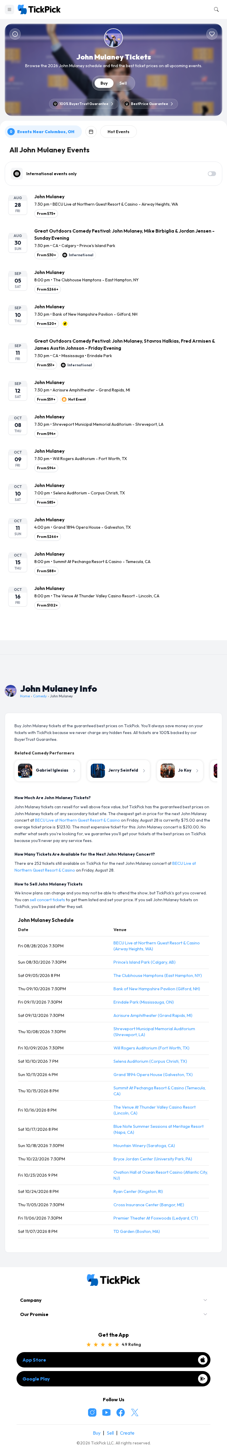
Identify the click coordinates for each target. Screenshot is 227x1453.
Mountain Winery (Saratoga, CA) (144, 1145)
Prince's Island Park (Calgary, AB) (145, 962)
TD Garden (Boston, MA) (137, 1231)
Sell (123, 83)
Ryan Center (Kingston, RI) (138, 1191)
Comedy (40, 696)
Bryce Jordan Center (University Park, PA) (153, 1159)
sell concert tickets (47, 899)
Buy (104, 83)
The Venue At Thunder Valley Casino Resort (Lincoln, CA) (155, 1110)
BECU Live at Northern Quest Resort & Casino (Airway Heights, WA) (157, 946)
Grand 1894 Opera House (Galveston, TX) (153, 1074)
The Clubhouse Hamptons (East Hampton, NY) (158, 975)
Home (25, 696)
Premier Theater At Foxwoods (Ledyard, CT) (156, 1218)
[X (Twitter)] (135, 1412)
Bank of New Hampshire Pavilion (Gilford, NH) (157, 988)
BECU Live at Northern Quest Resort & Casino (77, 820)
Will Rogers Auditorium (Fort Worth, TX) (151, 1048)
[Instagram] (92, 1412)
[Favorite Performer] (212, 34)
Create (127, 1433)
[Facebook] (120, 1412)
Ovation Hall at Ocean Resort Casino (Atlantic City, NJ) (161, 1175)
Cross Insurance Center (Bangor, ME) (149, 1204)
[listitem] (113, 205)
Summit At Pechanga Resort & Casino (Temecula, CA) (160, 1090)
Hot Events (118, 131)
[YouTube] (106, 1412)
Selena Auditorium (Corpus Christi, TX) (150, 1061)
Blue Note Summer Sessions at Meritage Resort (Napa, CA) (159, 1129)
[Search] (215, 9)
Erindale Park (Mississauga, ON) (144, 1002)
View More (113, 631)
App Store (34, 1360)
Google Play (36, 1379)
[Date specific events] (91, 131)
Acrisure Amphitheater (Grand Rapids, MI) (153, 1015)
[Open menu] (9, 9)
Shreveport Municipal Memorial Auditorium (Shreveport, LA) (154, 1031)
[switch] (212, 173)
